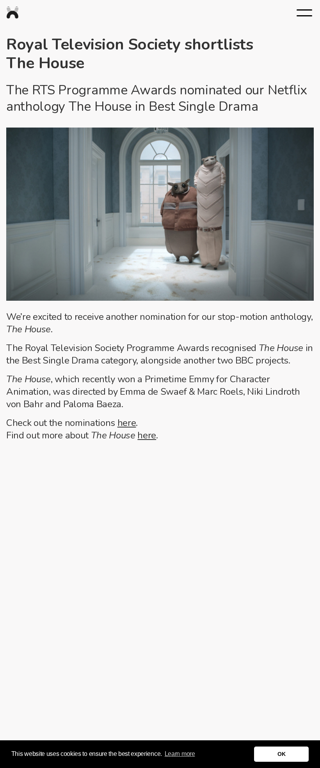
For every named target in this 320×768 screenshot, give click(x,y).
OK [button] (281, 754)
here (126, 423)
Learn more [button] (180, 753)
